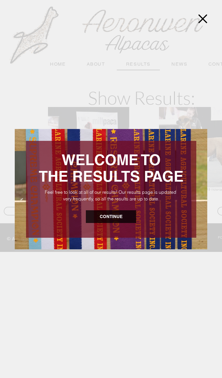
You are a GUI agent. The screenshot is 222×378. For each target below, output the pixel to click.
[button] (203, 18)
